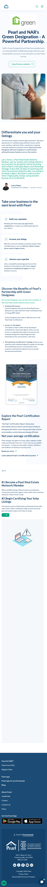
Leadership (6, 796)
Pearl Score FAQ (8, 765)
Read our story (8, 451)
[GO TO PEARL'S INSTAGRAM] (31, 866)
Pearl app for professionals (13, 781)
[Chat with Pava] (41, 881)
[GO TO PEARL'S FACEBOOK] (23, 866)
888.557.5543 (22, 860)
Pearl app (6, 777)
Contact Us (6, 805)
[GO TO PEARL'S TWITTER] (18, 866)
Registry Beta (7, 769)
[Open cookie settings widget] (4, 883)
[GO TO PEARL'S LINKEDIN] (14, 866)
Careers (5, 800)
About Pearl (7, 792)
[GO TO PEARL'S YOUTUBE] (27, 866)
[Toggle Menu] (41, 6)
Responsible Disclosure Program (23, 877)
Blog (3, 785)
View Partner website (21, 64)
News (4, 809)
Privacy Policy (23, 874)
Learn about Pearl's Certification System (19, 455)
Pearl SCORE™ (8, 761)
